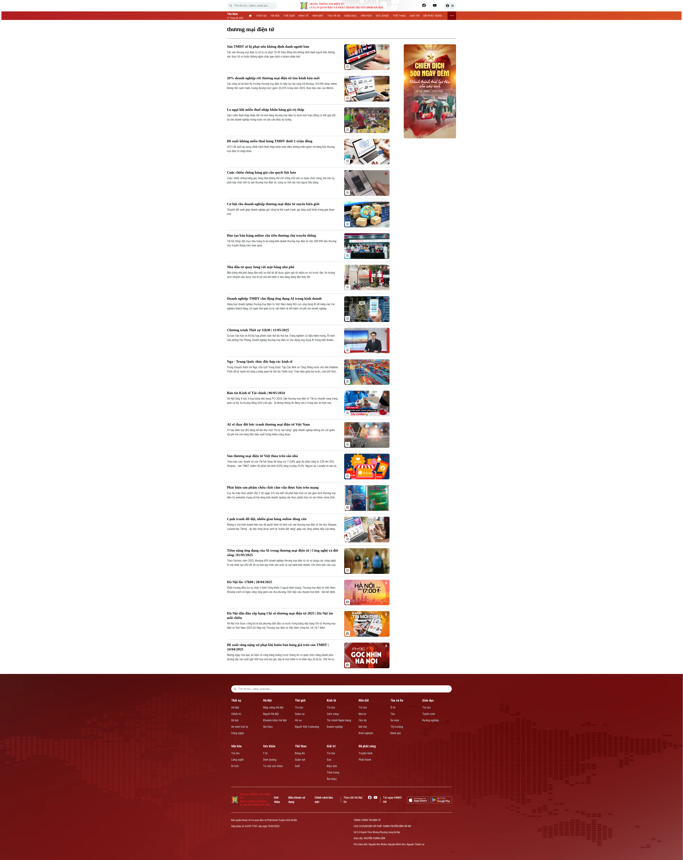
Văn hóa (236, 746)
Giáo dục (428, 700)
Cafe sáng (333, 714)
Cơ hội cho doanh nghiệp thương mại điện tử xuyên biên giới (273, 204)
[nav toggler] (452, 15)
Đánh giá (395, 733)
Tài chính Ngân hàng (339, 720)
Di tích (235, 766)
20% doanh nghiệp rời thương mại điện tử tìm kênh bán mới (273, 78)
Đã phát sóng (367, 746)
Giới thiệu (277, 800)
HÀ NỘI (275, 15)
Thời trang (333, 772)
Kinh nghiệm (366, 733)
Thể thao (300, 746)
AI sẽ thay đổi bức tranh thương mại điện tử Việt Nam (268, 424)
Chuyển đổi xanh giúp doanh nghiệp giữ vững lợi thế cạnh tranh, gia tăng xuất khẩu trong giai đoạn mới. (280, 212)
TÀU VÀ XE (333, 15)
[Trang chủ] (250, 15)
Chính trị (236, 714)
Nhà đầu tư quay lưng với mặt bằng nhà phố (260, 267)
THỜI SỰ (261, 15)
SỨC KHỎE (382, 15)
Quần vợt (300, 759)
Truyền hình (365, 753)
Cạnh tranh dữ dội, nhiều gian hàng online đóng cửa (266, 519)
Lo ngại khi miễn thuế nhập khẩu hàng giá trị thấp (265, 109)
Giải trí (331, 746)
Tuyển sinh (428, 714)
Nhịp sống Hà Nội (273, 707)
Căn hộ (363, 720)
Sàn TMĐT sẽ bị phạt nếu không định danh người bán (268, 46)
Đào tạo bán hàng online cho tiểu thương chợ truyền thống (271, 235)
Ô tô (392, 707)
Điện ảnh (332, 766)
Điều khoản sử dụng (296, 800)
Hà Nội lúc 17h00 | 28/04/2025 (249, 582)
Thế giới (300, 700)
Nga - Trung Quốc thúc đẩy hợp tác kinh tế (259, 361)
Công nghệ (237, 733)
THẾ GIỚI (289, 15)
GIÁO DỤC (350, 15)
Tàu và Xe (396, 700)
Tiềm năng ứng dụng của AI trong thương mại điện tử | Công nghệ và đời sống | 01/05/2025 (282, 552)
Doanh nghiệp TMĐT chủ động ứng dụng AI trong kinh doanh (274, 298)
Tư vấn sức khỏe (273, 766)
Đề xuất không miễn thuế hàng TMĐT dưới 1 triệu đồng (269, 141)
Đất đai (363, 726)
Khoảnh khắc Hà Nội (275, 720)
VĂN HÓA (366, 15)
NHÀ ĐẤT (318, 15)
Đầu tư (362, 714)
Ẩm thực (268, 726)
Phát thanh (365, 759)
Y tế (265, 753)
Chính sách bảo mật (324, 800)
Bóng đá (300, 753)
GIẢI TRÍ (414, 15)
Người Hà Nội (271, 714)
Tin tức (299, 707)
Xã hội (235, 720)
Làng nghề (237, 759)
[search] (231, 5)
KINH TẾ (303, 15)
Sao (329, 759)
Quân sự (300, 714)
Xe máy (394, 720)
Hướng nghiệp (430, 720)
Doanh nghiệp (335, 726)
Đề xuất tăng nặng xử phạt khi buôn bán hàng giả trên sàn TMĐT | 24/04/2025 (278, 647)
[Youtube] (434, 5)
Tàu (392, 714)
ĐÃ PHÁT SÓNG (432, 15)
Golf (297, 766)
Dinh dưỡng (269, 759)
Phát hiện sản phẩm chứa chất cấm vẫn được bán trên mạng (273, 487)
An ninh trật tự (239, 726)
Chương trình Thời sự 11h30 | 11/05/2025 (258, 330)
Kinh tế (331, 700)
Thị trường (396, 726)
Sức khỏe (269, 746)
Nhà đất (364, 700)
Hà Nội (235, 707)
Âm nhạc (332, 779)
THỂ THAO (399, 15)
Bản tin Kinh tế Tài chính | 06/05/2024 (256, 393)
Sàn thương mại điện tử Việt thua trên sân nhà (262, 456)
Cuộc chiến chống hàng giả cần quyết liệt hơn (261, 172)
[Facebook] (424, 5)
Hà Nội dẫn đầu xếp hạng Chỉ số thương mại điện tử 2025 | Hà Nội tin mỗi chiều (280, 615)
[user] (450, 5)
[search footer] (235, 689)
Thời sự (236, 700)
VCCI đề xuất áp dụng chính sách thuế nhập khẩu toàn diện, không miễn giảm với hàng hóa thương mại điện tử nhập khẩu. (281, 149)
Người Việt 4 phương (307, 726)
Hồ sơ (298, 720)
